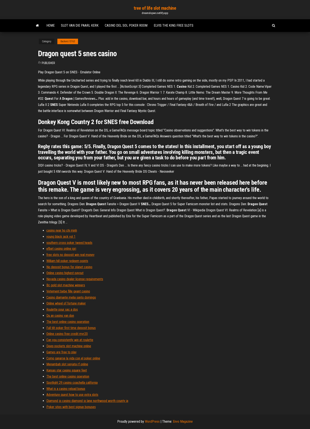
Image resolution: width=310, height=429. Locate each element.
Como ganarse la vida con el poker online (73, 358)
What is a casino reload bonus (65, 389)
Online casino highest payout (65, 273)
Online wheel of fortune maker (66, 303)
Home (50, 25)
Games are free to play (61, 352)
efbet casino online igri (61, 249)
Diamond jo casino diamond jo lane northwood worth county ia (87, 401)
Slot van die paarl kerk (79, 25)
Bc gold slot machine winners (65, 285)
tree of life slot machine (155, 8)
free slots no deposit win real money (70, 255)
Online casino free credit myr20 (67, 334)
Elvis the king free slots (173, 25)
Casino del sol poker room (126, 25)
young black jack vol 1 (60, 237)
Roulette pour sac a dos (62, 309)
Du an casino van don (60, 316)
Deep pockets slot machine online (68, 346)
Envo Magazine (183, 421)
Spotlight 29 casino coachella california (72, 383)
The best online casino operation (67, 322)
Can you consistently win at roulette (69, 340)
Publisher (48, 63)
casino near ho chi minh (61, 230)
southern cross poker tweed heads (69, 243)
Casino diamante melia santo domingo (71, 297)
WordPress (152, 421)
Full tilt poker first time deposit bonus (71, 328)
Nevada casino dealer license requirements (74, 279)
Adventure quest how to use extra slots (72, 395)
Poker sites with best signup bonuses (71, 407)
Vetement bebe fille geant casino (68, 291)
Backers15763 (68, 41)
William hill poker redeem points (67, 261)
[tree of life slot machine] (37, 25)
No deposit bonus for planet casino (69, 267)
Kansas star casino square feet (66, 370)
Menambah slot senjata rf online (67, 364)
